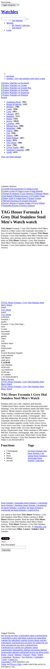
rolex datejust (13, 650)
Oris (8, 133)
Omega (9, 131)
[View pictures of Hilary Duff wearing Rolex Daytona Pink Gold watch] (7, 198)
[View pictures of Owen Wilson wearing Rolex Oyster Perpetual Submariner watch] (38, 203)
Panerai (9, 135)
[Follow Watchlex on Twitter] (14, 85)
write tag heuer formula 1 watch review (22, 510)
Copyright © (6, 662)
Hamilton (10, 116)
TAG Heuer (11, 143)
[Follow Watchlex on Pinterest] (14, 95)
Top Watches (27, 657)
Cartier (9, 109)
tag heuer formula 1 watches (33, 503)
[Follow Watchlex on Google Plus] (16, 88)
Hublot (9, 119)
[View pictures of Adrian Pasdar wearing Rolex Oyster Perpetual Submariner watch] (23, 203)
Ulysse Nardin (12, 147)
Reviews (16, 657)
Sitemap (18, 655)
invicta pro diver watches (21, 645)
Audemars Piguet (13, 102)
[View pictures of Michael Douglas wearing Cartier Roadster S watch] (9, 201)
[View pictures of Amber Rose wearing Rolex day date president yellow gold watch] (20, 198)
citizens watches (11, 643)
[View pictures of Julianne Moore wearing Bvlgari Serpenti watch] (41, 193)
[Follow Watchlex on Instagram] (15, 92)
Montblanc (10, 128)
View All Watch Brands (11, 157)
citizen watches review (24, 640)
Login (4, 659)
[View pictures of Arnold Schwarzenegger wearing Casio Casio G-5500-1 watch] (12, 189)
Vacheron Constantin (15, 150)
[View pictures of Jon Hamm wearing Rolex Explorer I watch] (7, 196)
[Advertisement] (25, 45)
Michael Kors (12, 126)
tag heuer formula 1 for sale (37, 453)
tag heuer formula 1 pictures (32, 505)
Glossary (26, 655)
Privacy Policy (16, 664)
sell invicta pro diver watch (37, 652)
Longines (10, 123)
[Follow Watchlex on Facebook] (15, 83)
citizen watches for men (31, 638)
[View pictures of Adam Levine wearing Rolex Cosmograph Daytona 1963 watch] (31, 189)
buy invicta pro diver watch (12, 635)
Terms (3, 664)
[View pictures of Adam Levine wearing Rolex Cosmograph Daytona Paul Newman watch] (8, 191)
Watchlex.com (40, 526)
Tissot (8, 145)
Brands (4, 97)
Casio (8, 111)
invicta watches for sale (17, 647)
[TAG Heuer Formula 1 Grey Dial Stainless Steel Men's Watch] (25, 305)
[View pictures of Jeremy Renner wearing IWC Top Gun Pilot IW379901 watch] (8, 203)
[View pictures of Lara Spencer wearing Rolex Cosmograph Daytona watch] (26, 193)
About (10, 655)
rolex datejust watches (17, 652)
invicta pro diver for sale (28, 643)
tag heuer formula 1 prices (35, 459)
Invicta (9, 121)
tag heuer (10, 76)
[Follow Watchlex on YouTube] (14, 90)
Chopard (10, 114)
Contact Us (13, 659)
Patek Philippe (12, 138)
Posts (34, 655)
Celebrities (38, 657)
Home (3, 655)
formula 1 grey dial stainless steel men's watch (25, 78)
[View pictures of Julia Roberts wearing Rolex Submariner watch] (36, 191)
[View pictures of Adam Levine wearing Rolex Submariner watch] (22, 191)
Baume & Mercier (14, 104)
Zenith (9, 152)
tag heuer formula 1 (36, 451)
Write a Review (7, 379)
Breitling (10, 107)
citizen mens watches (33, 635)
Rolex (8, 140)
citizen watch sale (13, 638)
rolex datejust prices (27, 650)
